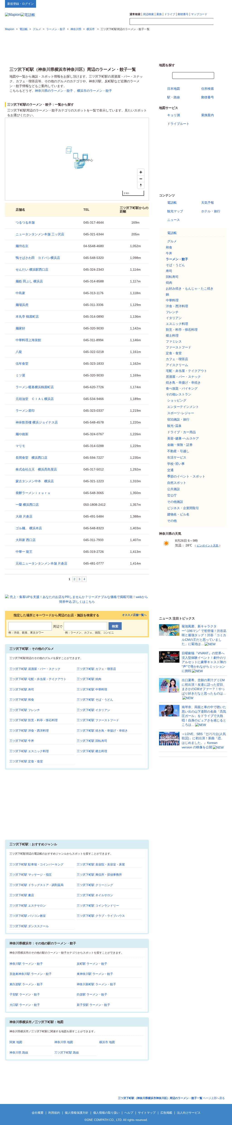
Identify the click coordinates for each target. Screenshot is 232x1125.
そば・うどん (175, 265)
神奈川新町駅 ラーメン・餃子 (96, 984)
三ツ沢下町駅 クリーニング (95, 885)
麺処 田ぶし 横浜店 (29, 281)
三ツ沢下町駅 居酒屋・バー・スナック (35, 669)
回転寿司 (172, 277)
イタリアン (174, 318)
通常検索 (135, 14)
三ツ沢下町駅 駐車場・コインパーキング (36, 864)
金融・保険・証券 (180, 445)
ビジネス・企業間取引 (183, 508)
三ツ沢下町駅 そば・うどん (95, 699)
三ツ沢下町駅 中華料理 (92, 689)
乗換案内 (207, 115)
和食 (169, 247)
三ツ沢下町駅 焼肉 (89, 679)
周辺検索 (148, 14)
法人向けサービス (189, 1112)
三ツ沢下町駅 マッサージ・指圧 (31, 874)
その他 (172, 520)
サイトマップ (219, 3)
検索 (220, 22)
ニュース (173, 220)
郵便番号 (183, 14)
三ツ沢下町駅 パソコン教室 (28, 915)
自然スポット (176, 483)
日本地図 (173, 88)
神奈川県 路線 (19, 1052)
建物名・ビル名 (178, 514)
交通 (170, 470)
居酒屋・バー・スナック (183, 376)
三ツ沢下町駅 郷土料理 (92, 751)
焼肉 (169, 282)
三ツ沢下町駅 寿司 (22, 689)
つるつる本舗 (25, 222)
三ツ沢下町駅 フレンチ (25, 710)
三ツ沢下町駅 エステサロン (28, 905)
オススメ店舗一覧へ (134, 615)
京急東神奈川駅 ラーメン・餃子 (31, 974)
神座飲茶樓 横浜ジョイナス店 (37, 422)
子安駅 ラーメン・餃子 (25, 994)
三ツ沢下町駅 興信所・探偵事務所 (99, 874)
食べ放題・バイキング (182, 388)
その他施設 (175, 501)
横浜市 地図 (107, 1042)
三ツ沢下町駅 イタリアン (93, 710)
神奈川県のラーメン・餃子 (54, 90)
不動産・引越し (178, 451)
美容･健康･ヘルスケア (183, 438)
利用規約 (54, 1112)
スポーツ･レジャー (180, 413)
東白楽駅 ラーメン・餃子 (26, 984)
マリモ (20, 446)
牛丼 (169, 253)
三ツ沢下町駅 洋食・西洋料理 (29, 730)
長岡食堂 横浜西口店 (31, 457)
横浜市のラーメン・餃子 (94, 90)
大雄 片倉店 (24, 516)
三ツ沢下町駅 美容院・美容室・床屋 (101, 864)
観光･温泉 (174, 426)
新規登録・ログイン (20, 3)
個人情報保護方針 (76, 1112)
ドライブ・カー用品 (181, 432)
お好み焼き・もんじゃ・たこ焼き (189, 288)
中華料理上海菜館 (28, 340)
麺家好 (20, 328)
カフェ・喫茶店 (177, 359)
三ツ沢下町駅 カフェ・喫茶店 (96, 669)
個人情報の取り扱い (106, 1112)
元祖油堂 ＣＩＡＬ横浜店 (35, 399)
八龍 (19, 352)
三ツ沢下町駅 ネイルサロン (95, 895)
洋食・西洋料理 (177, 306)
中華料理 (172, 300)
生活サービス (176, 457)
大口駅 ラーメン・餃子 (25, 1005)
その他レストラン (178, 394)
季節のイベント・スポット (186, 476)
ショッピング (176, 400)
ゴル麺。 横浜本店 (29, 528)
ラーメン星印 (25, 410)
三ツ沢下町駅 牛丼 (22, 740)
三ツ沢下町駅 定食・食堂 (26, 761)
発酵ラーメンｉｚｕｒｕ (33, 493)
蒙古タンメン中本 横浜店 (35, 481)
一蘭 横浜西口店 (27, 504)
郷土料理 (172, 335)
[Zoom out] (141, 178)
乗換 (159, 14)
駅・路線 (173, 97)
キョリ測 (173, 115)
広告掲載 (166, 1112)
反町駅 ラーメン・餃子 (92, 963)
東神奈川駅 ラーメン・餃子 (95, 974)
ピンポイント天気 (207, 545)
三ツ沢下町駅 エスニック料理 (29, 751)
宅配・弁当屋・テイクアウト (186, 371)
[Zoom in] (141, 172)
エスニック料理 (177, 324)
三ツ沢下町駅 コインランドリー (98, 905)
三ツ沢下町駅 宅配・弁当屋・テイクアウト (38, 679)
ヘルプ (205, 3)
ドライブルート (178, 123)
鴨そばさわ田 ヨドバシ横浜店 (38, 258)
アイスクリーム (177, 365)
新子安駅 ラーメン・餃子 (93, 1005)
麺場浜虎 (22, 305)
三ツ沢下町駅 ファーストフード (98, 720)
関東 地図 (16, 1042)
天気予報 (207, 202)
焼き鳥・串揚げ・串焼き (183, 382)
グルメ (172, 241)
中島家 (20, 293)
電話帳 (172, 202)
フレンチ (172, 312)
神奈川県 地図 (63, 1042)
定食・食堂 (174, 353)
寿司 (169, 271)
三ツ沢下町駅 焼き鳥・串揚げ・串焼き (102, 730)
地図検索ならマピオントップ (182, 3)
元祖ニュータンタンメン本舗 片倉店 (41, 563)
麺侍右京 (22, 246)
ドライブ (169, 14)
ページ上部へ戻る (171, 1098)
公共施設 (173, 489)
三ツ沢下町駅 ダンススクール (29, 926)
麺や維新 (22, 434)
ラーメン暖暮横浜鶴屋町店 (35, 387)
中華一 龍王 (24, 551)
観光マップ (175, 211)
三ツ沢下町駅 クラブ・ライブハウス (101, 915)
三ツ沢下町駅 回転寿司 (92, 740)
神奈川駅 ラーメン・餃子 (26, 963)
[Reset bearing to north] (141, 185)
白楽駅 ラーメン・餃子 (92, 994)
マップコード (199, 14)
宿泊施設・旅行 (178, 419)
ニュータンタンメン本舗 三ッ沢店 (40, 234)
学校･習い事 (176, 464)
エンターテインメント (183, 407)
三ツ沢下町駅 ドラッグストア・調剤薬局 (36, 885)
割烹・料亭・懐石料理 (182, 329)
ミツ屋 (20, 375)
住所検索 (207, 88)
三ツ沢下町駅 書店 (22, 895)
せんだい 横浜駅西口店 (32, 269)
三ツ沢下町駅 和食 (22, 699)
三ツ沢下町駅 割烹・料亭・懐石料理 (34, 720)
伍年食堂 (22, 363)
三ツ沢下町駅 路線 (66, 1052)
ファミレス (174, 341)
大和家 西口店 (26, 540)
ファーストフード (178, 347)
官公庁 (172, 495)
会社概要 (38, 1112)
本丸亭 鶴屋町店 (27, 316)
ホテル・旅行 (210, 211)
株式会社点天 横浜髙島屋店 (36, 469)
